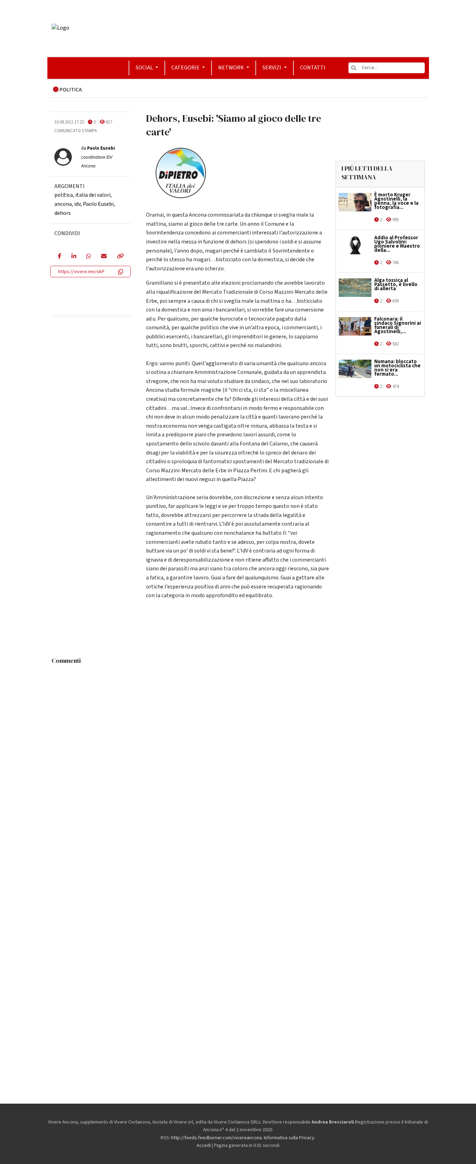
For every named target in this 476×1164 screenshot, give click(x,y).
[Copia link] (119, 257)
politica (63, 195)
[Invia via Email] (104, 257)
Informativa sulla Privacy (289, 1137)
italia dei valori (92, 195)
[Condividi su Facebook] (59, 257)
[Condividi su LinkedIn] (73, 257)
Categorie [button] (186, 68)
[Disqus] (238, 755)
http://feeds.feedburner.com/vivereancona (216, 1137)
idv (77, 204)
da (98, 157)
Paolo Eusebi (98, 204)
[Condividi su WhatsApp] (88, 257)
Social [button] (145, 68)
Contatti (312, 68)
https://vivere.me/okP (81, 271)
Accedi (204, 1145)
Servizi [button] (272, 68)
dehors (62, 213)
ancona (63, 204)
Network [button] (231, 68)
